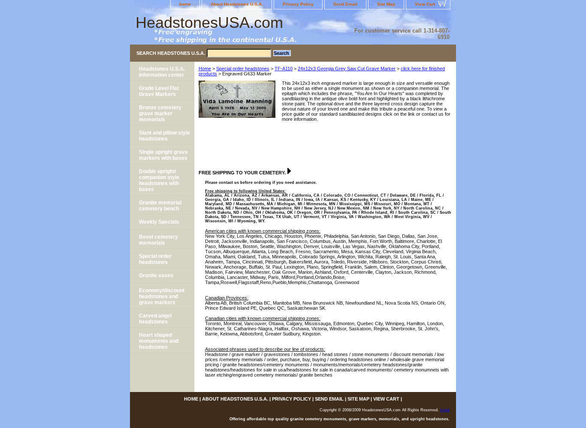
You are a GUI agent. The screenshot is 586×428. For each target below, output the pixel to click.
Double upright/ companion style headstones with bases (159, 180)
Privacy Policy (298, 4)
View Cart (425, 4)
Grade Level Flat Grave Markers (159, 91)
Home (205, 68)
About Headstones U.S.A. (237, 4)
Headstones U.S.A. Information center (162, 72)
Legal (445, 410)
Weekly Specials (159, 222)
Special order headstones (242, 68)
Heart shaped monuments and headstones (158, 341)
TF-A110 (284, 68)
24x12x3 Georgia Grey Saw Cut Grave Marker (347, 68)
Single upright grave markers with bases (163, 155)
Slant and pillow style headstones (164, 136)
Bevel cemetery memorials (158, 240)
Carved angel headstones (155, 319)
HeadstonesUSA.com (209, 22)
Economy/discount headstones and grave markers (161, 296)
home (185, 4)
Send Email (345, 4)
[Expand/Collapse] (289, 171)
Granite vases (156, 275)
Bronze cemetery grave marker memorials (160, 114)
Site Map (386, 4)
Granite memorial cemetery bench (160, 206)
